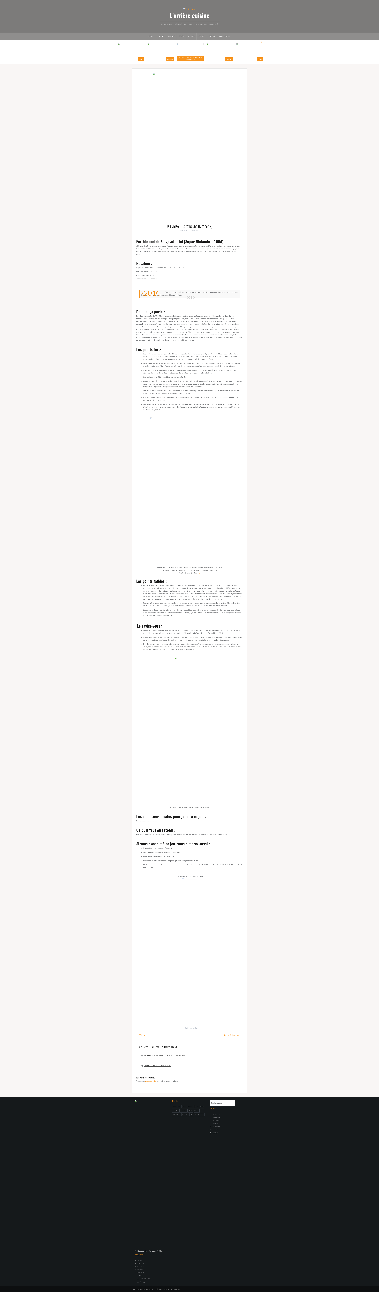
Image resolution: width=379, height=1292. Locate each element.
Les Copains (141, 1282)
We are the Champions (197, 1115)
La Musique (171, 36)
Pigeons (196, 1111)
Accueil (150, 36)
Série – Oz (142, 1035)
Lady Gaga (184, 1111)
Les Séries (191, 36)
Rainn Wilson (176, 1115)
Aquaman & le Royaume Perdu (165, 59)
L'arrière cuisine (189, 15)
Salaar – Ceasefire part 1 (137, 59)
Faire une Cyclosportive (231, 1035)
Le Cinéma (181, 36)
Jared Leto (176, 1111)
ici (199, 573)
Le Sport (201, 36)
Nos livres (140, 1273)
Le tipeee (140, 1276)
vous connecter (150, 1081)
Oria (165, 1289)
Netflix (191, 1111)
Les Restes (211, 36)
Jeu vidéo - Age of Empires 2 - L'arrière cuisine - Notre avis (165, 1055)
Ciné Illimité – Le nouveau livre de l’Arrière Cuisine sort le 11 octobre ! (248, 58)
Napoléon (199, 59)
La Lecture (160, 36)
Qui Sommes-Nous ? (225, 36)
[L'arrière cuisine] (189, 9)
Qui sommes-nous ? (144, 1279)
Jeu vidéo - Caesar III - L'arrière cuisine (157, 1066)
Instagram (140, 1266)
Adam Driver (176, 1107)
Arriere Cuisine (195, 230)
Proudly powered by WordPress (145, 1289)
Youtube (140, 1270)
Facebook (140, 1263)
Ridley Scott (185, 1115)
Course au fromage (187, 1107)
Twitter (139, 1260)
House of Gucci (199, 1107)
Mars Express (228, 59)
